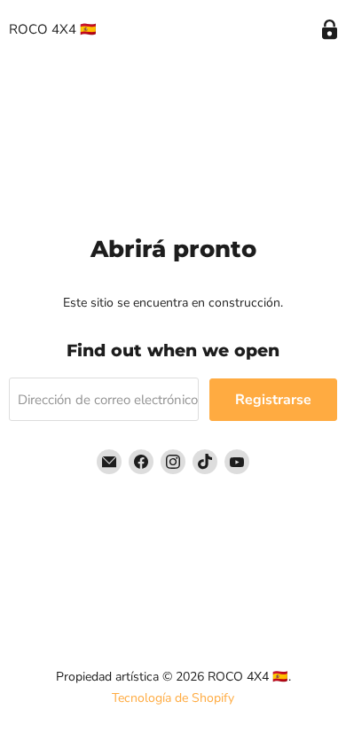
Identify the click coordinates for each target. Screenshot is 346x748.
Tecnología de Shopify (173, 698)
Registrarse (273, 399)
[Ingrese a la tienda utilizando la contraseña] (329, 29)
